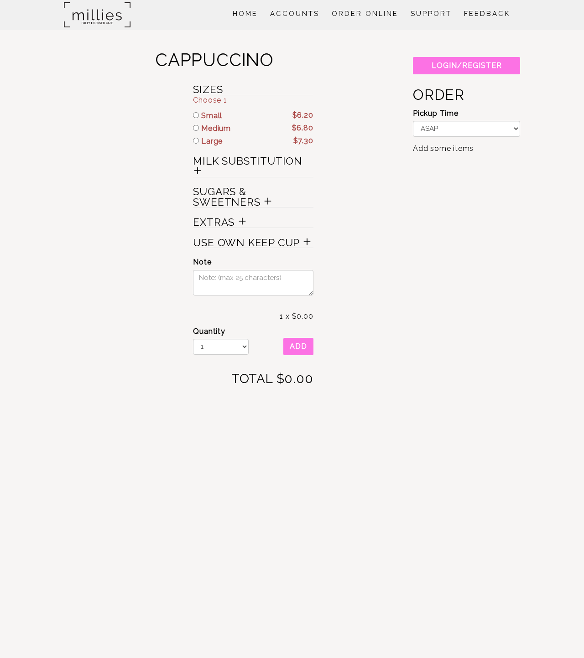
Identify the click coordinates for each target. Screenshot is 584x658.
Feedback (487, 14)
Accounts (294, 14)
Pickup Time (436, 113)
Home (245, 14)
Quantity (209, 331)
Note (202, 262)
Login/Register (467, 65)
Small (256, 115)
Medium (256, 128)
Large (256, 140)
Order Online (365, 14)
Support (431, 14)
